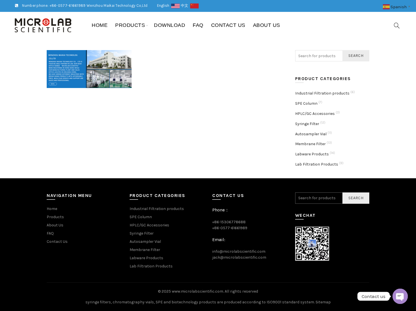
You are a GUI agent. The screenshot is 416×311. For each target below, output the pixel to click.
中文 (185, 5)
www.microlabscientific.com (197, 291)
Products (130, 25)
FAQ (198, 25)
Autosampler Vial (311, 134)
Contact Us (228, 25)
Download (169, 25)
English (164, 5)
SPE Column (306, 103)
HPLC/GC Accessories (315, 113)
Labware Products (312, 154)
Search (355, 55)
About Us (266, 25)
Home (100, 25)
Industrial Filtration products (322, 93)
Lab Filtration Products (316, 164)
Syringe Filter (307, 123)
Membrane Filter (310, 143)
